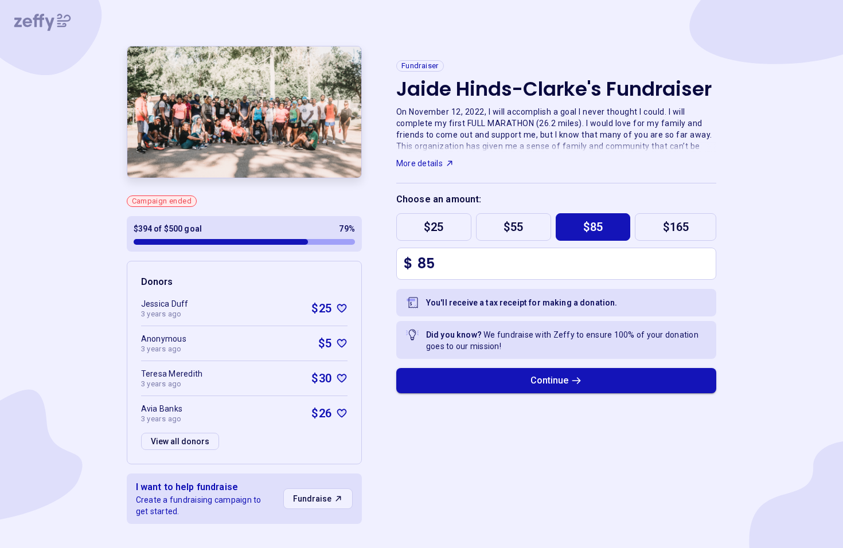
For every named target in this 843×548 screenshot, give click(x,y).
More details (419, 163)
